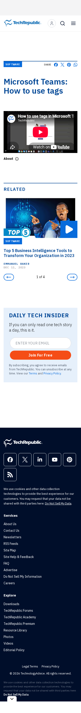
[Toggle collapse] (12, 699)
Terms (33, 373)
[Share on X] (62, 65)
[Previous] (9, 277)
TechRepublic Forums (18, 611)
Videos (8, 643)
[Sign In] (52, 23)
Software (12, 64)
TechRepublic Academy (20, 617)
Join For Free (40, 355)
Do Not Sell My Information (23, 577)
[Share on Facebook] (56, 65)
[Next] (72, 277)
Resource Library (15, 630)
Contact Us (11, 531)
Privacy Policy (52, 373)
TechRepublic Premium (19, 624)
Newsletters (12, 537)
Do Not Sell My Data (58, 503)
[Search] (62, 23)
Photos (9, 637)
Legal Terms (30, 666)
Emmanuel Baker (16, 263)
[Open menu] (73, 23)
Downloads (11, 604)
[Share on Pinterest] (69, 65)
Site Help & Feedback (19, 557)
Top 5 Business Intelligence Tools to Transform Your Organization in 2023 (39, 253)
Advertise (10, 570)
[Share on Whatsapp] (75, 65)
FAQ (6, 563)
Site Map (10, 550)
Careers (9, 583)
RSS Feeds (11, 544)
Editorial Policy (14, 650)
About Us (10, 524)
